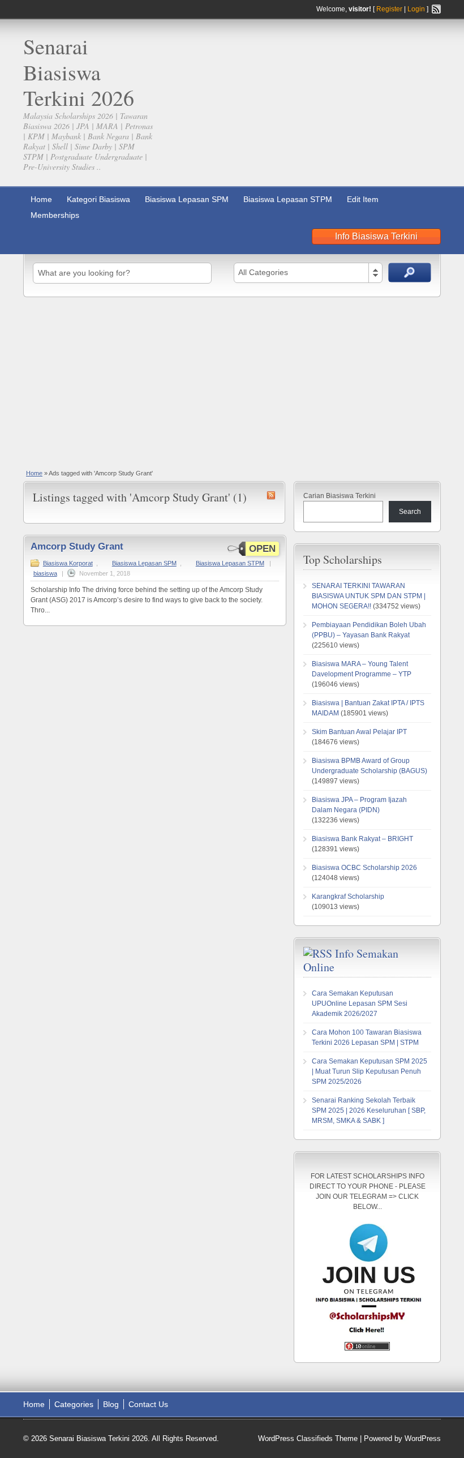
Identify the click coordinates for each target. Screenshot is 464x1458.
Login (416, 9)
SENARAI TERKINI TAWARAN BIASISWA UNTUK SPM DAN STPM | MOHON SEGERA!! (369, 596)
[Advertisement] (232, 382)
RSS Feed (436, 9)
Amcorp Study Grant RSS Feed (271, 495)
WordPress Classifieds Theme (308, 1438)
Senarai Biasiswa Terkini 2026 (78, 72)
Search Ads (409, 272)
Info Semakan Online (350, 960)
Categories (73, 1404)
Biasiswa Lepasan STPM (287, 199)
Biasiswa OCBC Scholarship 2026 (364, 868)
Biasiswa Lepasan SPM (187, 199)
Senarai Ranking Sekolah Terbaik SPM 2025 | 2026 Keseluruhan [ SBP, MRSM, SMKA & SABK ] (369, 1110)
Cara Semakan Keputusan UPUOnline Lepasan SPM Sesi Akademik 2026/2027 (359, 1003)
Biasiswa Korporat (68, 563)
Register (389, 9)
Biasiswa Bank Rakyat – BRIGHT (362, 839)
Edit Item (363, 199)
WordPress (423, 1438)
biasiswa (45, 573)
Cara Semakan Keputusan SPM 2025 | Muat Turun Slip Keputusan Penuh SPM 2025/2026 (369, 1071)
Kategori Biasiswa (98, 199)
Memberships (55, 215)
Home (41, 199)
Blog (111, 1404)
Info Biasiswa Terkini (376, 236)
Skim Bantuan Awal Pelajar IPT (359, 732)
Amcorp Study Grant (77, 546)
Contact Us (148, 1404)
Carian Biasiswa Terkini (339, 496)
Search (410, 512)
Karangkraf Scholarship (348, 896)
